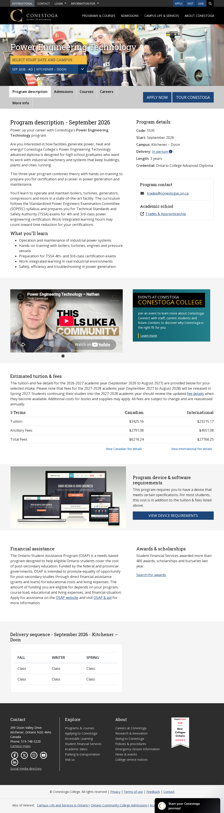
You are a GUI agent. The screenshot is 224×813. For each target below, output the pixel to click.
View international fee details (191, 449)
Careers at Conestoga (130, 728)
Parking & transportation (82, 754)
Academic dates (76, 749)
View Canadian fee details (124, 449)
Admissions (130, 16)
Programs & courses (98, 16)
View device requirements (173, 515)
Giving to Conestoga (129, 738)
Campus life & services (161, 16)
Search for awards (151, 574)
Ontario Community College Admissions (119, 805)
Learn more (148, 335)
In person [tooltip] (160, 151)
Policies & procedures (130, 744)
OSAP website (67, 597)
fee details (195, 393)
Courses (86, 91)
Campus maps (20, 746)
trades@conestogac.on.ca (168, 193)
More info (20, 103)
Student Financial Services (83, 744)
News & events (126, 754)
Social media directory (26, 768)
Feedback (153, 792)
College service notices (131, 759)
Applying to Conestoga (81, 733)
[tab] (63, 356)
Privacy (115, 792)
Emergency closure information (137, 749)
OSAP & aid (103, 597)
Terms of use (133, 792)
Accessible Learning (79, 738)
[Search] (210, 3)
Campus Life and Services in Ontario (62, 805)
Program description (29, 91)
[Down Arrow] (82, 69)
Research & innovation (131, 733)
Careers (106, 91)
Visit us (70, 759)
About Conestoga (199, 16)
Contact (169, 792)
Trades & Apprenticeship (165, 213)
